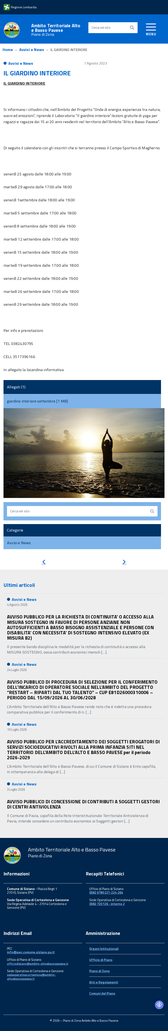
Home (8, 50)
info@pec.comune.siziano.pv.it (31, 952)
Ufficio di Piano (100, 959)
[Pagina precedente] (44, 562)
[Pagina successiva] (124, 562)
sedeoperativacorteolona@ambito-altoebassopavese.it (31, 977)
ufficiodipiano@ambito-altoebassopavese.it (37, 963)
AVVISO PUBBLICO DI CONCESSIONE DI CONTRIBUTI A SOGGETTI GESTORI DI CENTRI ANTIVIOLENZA (83, 804)
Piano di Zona (99, 970)
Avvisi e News (31, 50)
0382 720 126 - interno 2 (107, 903)
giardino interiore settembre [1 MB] (37, 401)
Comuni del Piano (102, 993)
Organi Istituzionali (104, 948)
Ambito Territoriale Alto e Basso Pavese (55, 29)
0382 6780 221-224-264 (106, 892)
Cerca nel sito (101, 27)
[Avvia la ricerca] (132, 27)
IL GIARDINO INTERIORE (37, 73)
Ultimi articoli (19, 585)
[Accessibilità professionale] (159, 1004)
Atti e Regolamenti (103, 982)
